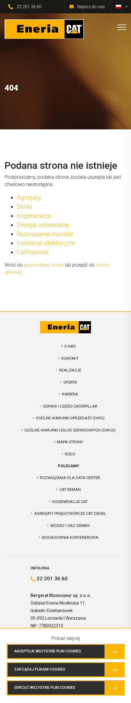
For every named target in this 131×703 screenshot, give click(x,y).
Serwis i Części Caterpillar (70, 406)
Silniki (24, 206)
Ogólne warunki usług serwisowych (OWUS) (70, 430)
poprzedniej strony (44, 265)
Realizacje (70, 370)
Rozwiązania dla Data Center (70, 477)
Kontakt (70, 358)
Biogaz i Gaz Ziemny (70, 525)
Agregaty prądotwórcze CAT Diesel (70, 513)
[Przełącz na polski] (118, 6)
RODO (70, 454)
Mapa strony (70, 442)
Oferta (70, 382)
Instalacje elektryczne (46, 243)
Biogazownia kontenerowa (70, 537)
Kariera (70, 394)
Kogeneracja (34, 215)
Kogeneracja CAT (70, 501)
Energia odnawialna (43, 224)
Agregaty (29, 197)
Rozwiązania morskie (45, 234)
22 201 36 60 (29, 6)
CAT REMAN (70, 489)
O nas (70, 346)
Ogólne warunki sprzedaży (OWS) (70, 418)
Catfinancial (32, 252)
